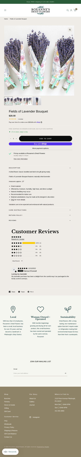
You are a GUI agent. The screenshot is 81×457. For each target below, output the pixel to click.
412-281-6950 (59, 411)
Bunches (7, 398)
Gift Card (7, 411)
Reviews (12, 220)
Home (6, 19)
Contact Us (8, 437)
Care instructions (18, 210)
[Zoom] (70, 30)
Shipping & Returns (11, 430)
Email (15, 369)
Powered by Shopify (43, 447)
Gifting (6, 408)
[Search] (67, 10)
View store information (21, 159)
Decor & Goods (9, 405)
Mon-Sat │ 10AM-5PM (62, 404)
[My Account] (71, 10)
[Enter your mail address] (65, 373)
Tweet (23, 292)
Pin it (31, 292)
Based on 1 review (17, 239)
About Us (32, 398)
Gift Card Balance (10, 434)
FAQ (12, 200)
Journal (31, 405)
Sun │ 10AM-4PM (61, 407)
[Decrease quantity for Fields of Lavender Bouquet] (10, 138)
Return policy (15, 215)
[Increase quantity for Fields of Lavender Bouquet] (16, 138)
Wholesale (7, 424)
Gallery (31, 402)
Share (13, 292)
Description (14, 168)
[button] (16, 243)
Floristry (7, 402)
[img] (23, 268)
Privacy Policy (9, 427)
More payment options (40, 148)
